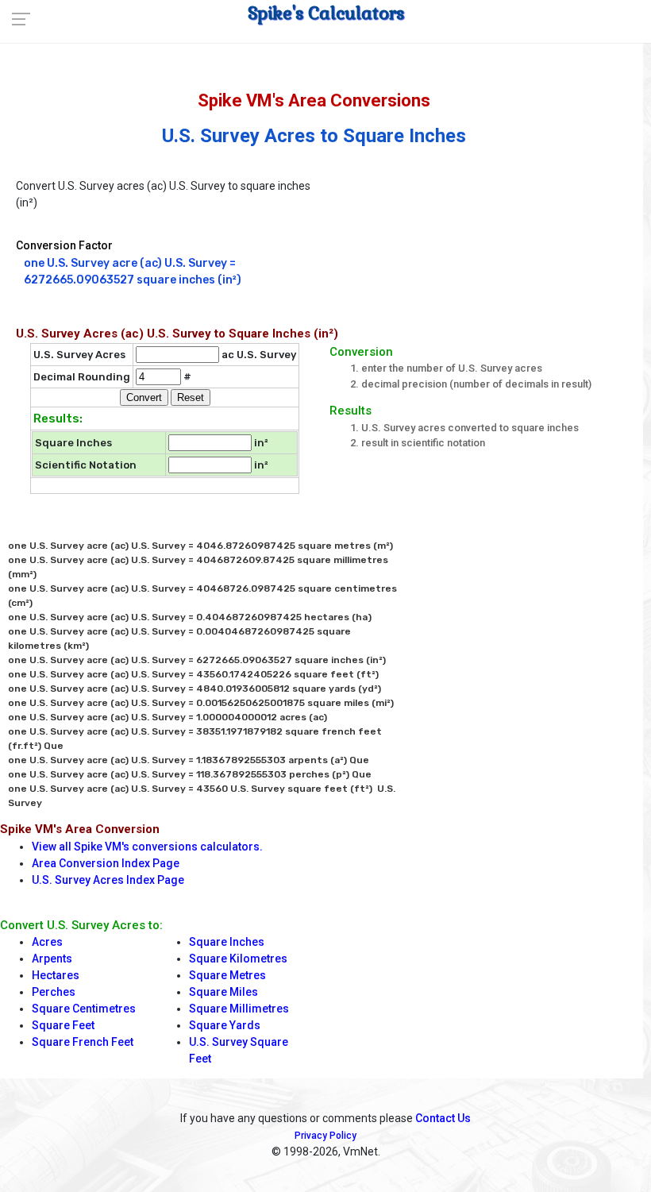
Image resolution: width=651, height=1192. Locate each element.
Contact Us (443, 1118)
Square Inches (226, 941)
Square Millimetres (239, 1008)
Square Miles (223, 992)
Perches (53, 992)
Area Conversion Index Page (105, 863)
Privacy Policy (325, 1135)
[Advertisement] (486, 238)
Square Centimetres (84, 1008)
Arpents (52, 958)
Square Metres (227, 975)
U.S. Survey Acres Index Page (108, 880)
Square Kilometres (238, 958)
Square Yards (224, 1025)
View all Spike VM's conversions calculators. (147, 846)
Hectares (55, 975)
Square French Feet (82, 1042)
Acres (47, 941)
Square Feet (63, 1025)
